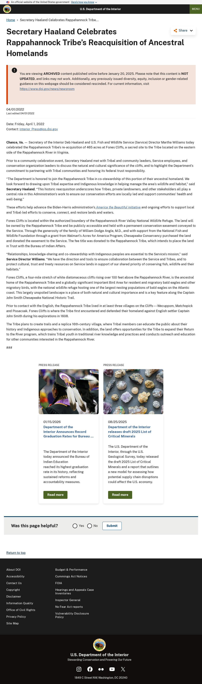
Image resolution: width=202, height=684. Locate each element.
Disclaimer (13, 596)
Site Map (12, 623)
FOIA (58, 583)
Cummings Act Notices (71, 576)
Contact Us (14, 583)
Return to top (16, 553)
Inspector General (67, 600)
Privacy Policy (16, 616)
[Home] (7, 9)
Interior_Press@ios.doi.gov (39, 129)
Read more (55, 495)
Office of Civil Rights (20, 610)
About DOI (13, 569)
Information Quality (19, 603)
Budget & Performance (71, 569)
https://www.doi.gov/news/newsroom (47, 89)
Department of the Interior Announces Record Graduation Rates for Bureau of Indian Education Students (68, 432)
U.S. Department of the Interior (100, 9)
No (96, 526)
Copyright (13, 589)
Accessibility (15, 576)
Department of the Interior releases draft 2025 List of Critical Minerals (129, 431)
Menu (196, 9)
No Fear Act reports (69, 606)
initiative (118, 207)
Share (183, 30)
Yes (81, 526)
